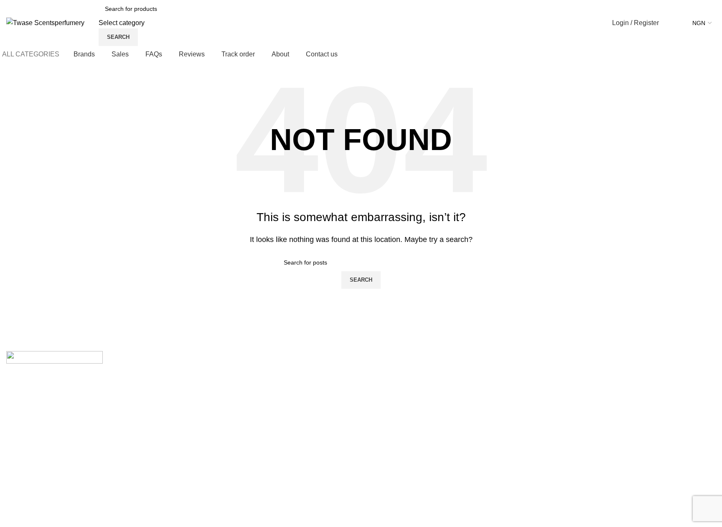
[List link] (270, 418)
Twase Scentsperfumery (65, 515)
